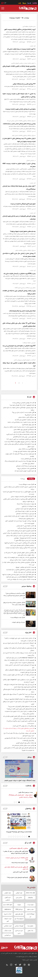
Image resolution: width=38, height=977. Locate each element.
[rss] (8, 965)
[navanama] (34, 3)
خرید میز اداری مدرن (19, 932)
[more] (5, 586)
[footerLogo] (25, 947)
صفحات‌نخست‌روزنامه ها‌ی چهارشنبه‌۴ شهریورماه (19, 832)
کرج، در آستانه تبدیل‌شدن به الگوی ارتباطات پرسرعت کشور (19, 29)
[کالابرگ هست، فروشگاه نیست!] (30, 614)
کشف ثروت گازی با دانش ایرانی (20, 872)
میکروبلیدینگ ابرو (19, 919)
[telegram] (17, 965)
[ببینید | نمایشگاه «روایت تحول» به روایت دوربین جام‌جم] (19, 769)
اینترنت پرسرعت (14, 17)
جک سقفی (30, 931)
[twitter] (21, 965)
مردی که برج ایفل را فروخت (18, 622)
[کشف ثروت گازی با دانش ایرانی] (32, 869)
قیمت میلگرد (7, 931)
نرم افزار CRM (19, 909)
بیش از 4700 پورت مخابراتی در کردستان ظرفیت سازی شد (19, 273)
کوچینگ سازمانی (19, 926)
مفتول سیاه (30, 926)
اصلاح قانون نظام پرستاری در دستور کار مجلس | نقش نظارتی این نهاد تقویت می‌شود (15, 852)
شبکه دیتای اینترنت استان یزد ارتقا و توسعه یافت (22, 311)
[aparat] (25, 965)
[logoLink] (28, 8)
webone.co (7, 909)
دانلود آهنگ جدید (7, 905)
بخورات (19, 905)
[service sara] (29, 3)
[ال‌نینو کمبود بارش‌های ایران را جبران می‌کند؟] (32, 878)
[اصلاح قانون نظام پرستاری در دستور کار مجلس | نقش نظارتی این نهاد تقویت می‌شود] (32, 850)
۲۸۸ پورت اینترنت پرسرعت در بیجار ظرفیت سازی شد (21, 49)
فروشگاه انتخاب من (30, 915)
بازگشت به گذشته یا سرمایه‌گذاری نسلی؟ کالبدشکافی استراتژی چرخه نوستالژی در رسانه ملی (14, 595)
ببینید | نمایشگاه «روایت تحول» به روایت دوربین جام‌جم (20, 780)
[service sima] (24, 3)
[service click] (19, 3)
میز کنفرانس (7, 935)
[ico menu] (3, 8)
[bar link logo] (3, 2)
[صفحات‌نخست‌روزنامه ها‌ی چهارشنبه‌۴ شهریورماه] (19, 821)
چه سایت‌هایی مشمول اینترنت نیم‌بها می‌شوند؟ (22, 231)
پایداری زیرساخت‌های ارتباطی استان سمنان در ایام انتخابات (19, 124)
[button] (23, 802)
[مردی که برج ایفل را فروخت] (30, 624)
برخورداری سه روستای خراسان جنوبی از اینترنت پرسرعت (20, 109)
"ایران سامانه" (25, 960)
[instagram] (12, 965)
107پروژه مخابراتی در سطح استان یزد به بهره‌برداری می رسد (19, 346)
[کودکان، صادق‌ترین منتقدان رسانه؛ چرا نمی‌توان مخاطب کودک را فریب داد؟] (30, 604)
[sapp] (30, 965)
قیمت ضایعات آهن (7, 920)
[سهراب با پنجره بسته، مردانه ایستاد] (32, 860)
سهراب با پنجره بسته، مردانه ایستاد (19, 863)
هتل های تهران (19, 914)
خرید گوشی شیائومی (8, 898)
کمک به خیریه (7, 914)
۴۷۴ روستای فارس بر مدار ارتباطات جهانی (24, 84)
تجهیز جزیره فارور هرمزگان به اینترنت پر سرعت (22, 204)
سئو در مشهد (30, 909)
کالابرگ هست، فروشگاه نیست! (18, 618)
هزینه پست (30, 905)
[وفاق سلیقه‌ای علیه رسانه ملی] (24, 795)
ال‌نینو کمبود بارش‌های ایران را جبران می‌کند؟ (17, 877)
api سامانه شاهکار (30, 893)
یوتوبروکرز (30, 897)
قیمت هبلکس (7, 926)
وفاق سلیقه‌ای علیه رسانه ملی (13, 792)
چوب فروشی (19, 893)
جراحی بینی (19, 897)
